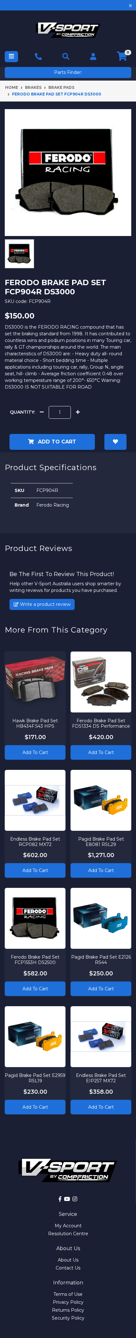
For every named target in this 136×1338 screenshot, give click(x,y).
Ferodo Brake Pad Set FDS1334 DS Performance (101, 723)
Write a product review (45, 604)
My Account (68, 1226)
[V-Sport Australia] (68, 30)
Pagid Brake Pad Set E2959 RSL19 (35, 1078)
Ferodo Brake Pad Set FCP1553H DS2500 (35, 959)
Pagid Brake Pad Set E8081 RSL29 (101, 841)
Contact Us (68, 1268)
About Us (68, 1260)
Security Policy (68, 1318)
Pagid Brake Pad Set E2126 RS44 (101, 959)
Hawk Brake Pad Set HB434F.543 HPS (35, 723)
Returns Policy (68, 1310)
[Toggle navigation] (11, 56)
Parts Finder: (68, 72)
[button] (115, 442)
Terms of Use (68, 1294)
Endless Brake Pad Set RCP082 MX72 (35, 841)
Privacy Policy (68, 1302)
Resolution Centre (68, 1233)
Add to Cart (56, 442)
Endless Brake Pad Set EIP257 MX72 (101, 1078)
